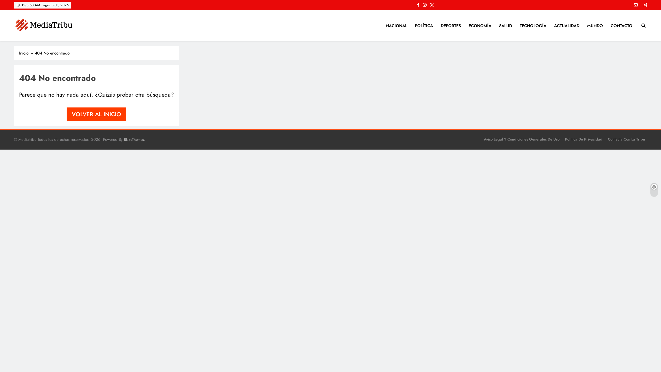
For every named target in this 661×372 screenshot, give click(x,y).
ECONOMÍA (480, 26)
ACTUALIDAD (566, 26)
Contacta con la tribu (626, 139)
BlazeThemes (134, 139)
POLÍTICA (424, 26)
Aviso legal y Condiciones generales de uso (522, 139)
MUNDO (595, 26)
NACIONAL (396, 26)
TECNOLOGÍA (533, 26)
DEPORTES (451, 26)
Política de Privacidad (583, 139)
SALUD (505, 26)
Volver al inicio (96, 114)
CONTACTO (621, 26)
